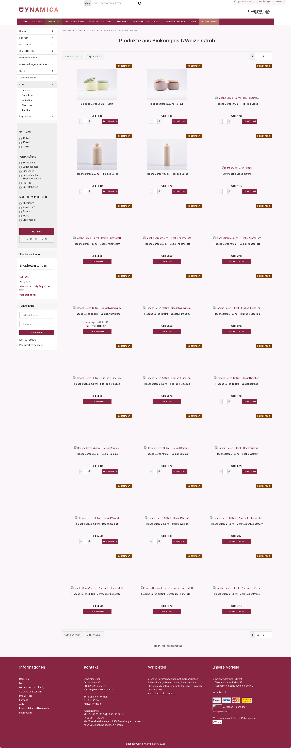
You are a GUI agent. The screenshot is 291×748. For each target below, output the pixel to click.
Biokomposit (29, 219)
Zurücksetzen (37, 239)
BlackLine (27, 105)
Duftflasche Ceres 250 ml (237, 174)
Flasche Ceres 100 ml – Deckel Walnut (237, 454)
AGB (21, 704)
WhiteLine (27, 100)
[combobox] (73, 56)
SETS (157, 21)
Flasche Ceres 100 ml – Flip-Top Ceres (237, 104)
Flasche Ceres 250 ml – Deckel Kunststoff (167, 244)
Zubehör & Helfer (175, 21)
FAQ (21, 683)
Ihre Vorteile (25, 695)
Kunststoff (29, 207)
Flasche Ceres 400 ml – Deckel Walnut (167, 524)
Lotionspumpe (30, 166)
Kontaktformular (93, 703)
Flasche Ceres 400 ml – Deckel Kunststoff (237, 244)
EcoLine (26, 90)
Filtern (37, 231)
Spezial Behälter (74, 21)
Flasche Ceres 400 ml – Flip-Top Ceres (167, 174)
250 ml (26, 142)
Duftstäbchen (30, 187)
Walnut (26, 215)
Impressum (25, 712)
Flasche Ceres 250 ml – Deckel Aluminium (167, 314)
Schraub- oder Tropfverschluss (32, 177)
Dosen (23, 21)
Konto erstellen (27, 340)
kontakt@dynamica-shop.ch (99, 689)
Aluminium (28, 203)
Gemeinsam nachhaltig (31, 687)
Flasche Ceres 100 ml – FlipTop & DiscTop (237, 314)
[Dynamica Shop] (49, 7)
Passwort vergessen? (31, 345)
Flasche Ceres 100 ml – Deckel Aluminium (97, 314)
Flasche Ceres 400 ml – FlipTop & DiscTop (167, 384)
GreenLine (27, 95)
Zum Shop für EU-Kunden (161, 693)
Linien (193, 21)
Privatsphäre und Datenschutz (36, 708)
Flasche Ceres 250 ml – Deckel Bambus (97, 454)
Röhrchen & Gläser (100, 21)
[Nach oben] (9, 743)
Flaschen (37, 21)
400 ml (26, 146)
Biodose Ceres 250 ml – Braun (167, 104)
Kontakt (23, 700)
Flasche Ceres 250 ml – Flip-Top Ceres (97, 174)
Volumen (25, 132)
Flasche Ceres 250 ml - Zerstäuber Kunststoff (97, 594)
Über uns (24, 679)
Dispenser (28, 171)
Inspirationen (209, 21)
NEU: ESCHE (54, 21)
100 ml (26, 138)
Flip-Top (27, 182)
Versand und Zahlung (30, 691)
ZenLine (26, 110)
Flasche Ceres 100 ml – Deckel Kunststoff (97, 244)
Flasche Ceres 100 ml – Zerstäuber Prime (237, 594)
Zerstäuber (29, 162)
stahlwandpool (27, 294)
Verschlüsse (27, 156)
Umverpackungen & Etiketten (132, 21)
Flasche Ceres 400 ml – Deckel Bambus (167, 454)
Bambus (27, 211)
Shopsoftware (134, 743)
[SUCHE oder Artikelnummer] (140, 3)
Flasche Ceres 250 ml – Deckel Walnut (97, 524)
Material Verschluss (33, 197)
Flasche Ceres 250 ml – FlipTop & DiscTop (97, 384)
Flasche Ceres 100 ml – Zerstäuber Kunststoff (237, 524)
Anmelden (37, 332)
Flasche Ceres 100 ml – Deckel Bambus (236, 384)
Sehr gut (24, 276)
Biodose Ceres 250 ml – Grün (97, 104)
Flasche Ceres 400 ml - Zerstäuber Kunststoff (166, 594)
